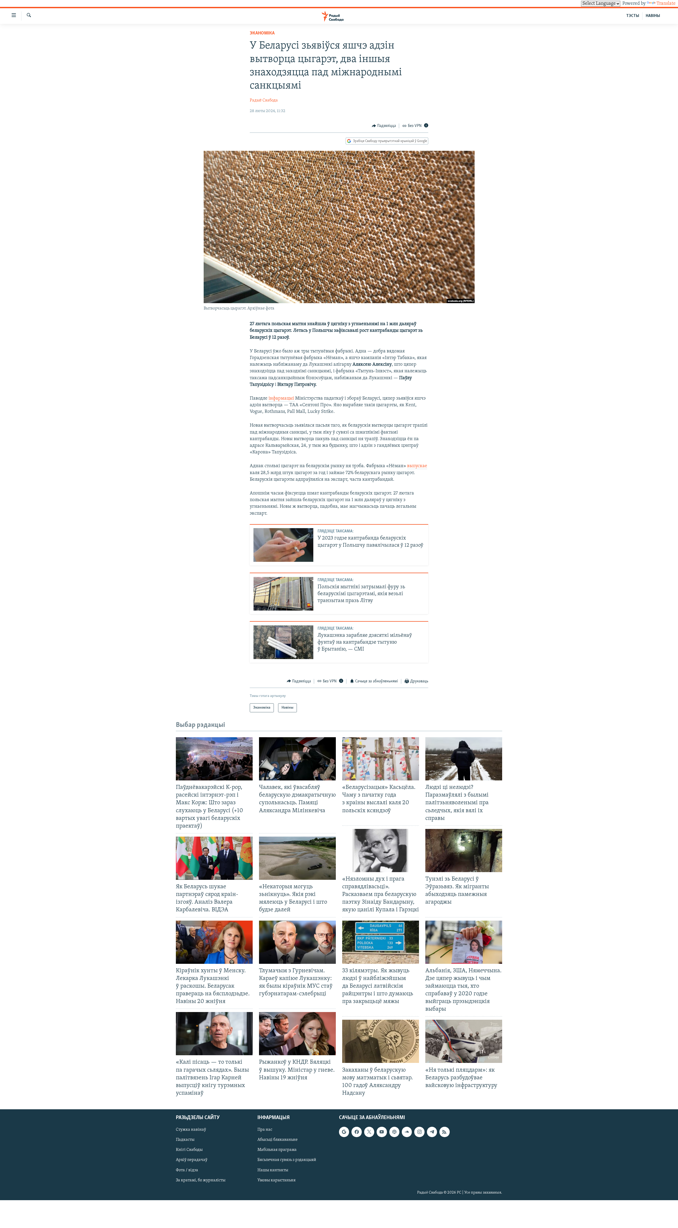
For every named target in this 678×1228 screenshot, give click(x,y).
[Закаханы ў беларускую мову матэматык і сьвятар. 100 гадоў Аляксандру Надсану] (380, 1041)
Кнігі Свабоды (189, 1150)
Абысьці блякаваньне (277, 1140)
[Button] (384, 125)
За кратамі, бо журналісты (200, 1180)
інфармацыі (282, 398)
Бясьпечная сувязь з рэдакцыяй (286, 1160)
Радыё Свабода (264, 100)
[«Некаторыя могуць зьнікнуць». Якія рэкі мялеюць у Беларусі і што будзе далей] (297, 858)
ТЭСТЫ (632, 16)
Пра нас (264, 1130)
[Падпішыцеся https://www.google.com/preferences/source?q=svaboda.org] (344, 1132)
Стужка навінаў (191, 1130)
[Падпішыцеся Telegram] (432, 1132)
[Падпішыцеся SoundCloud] (407, 1132)
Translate (666, 3)
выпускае (417, 466)
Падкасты (185, 1140)
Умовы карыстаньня (276, 1180)
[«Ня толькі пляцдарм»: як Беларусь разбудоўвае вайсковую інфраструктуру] (463, 1041)
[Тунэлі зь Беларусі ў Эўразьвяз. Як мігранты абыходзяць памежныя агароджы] (463, 850)
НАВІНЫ (653, 16)
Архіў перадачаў (191, 1160)
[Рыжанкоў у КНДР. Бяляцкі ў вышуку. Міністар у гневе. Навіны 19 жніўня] (297, 1033)
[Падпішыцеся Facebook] (356, 1132)
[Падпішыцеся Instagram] (419, 1132)
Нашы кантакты (272, 1170)
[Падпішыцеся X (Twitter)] (369, 1132)
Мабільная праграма (277, 1150)
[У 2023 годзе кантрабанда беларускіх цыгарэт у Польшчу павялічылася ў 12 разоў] (283, 545)
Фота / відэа (187, 1170)
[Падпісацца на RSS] (444, 1132)
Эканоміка (262, 33)
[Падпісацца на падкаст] (394, 1132)
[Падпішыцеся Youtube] (382, 1132)
